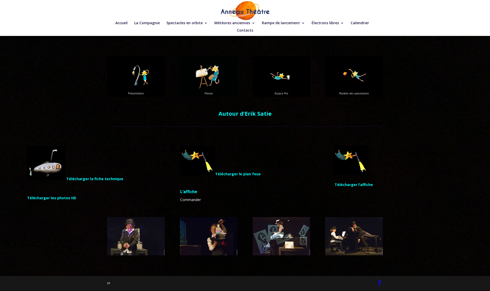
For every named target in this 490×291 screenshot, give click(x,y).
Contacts (245, 31)
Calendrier (360, 23)
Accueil (121, 23)
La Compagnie (147, 23)
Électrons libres (325, 23)
